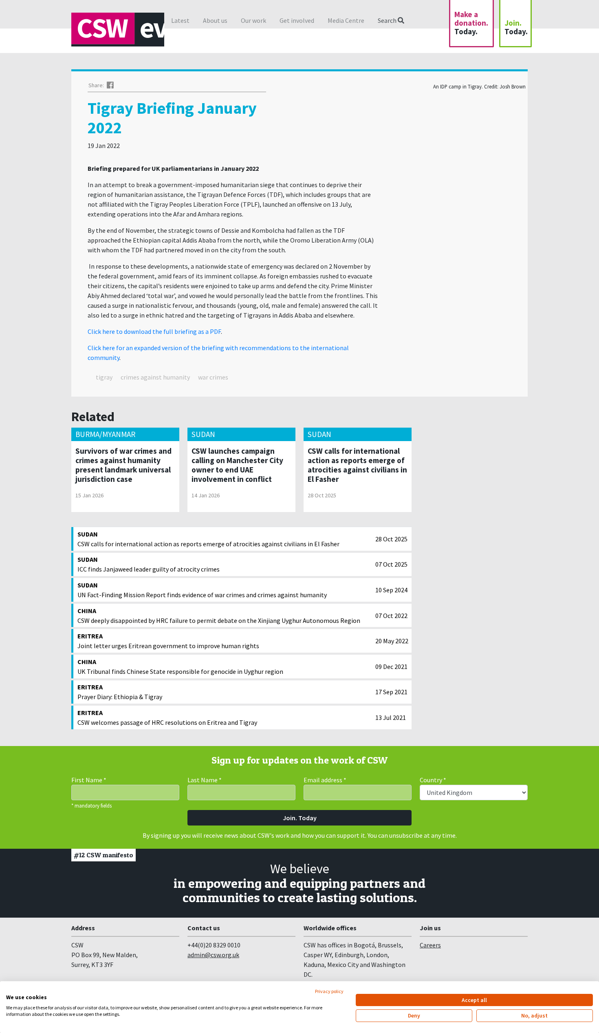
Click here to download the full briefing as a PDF (154, 331)
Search (388, 20)
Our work (253, 20)
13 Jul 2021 (390, 717)
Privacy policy (329, 991)
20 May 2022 (391, 641)
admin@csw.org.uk (213, 955)
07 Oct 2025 (391, 564)
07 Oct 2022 (391, 615)
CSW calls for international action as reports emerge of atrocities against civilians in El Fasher (208, 539)
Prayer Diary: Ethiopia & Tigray (119, 692)
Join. (516, 27)
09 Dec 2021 (391, 666)
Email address (325, 780)
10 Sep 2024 (391, 590)
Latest (180, 20)
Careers (430, 945)
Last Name (204, 780)
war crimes (213, 377)
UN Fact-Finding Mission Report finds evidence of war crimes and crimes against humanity (202, 590)
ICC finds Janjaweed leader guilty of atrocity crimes (148, 564)
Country (433, 780)
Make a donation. (471, 22)
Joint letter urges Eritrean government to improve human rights (168, 641)
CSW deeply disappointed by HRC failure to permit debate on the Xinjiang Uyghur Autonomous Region (218, 616)
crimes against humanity (155, 377)
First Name (88, 780)
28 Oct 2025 (391, 539)
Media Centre (346, 20)
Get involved (297, 20)
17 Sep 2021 (391, 692)
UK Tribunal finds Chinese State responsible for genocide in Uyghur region (180, 666)
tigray (104, 377)
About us (215, 20)
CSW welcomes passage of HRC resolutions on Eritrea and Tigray (167, 717)
